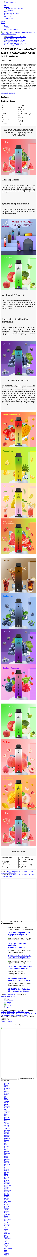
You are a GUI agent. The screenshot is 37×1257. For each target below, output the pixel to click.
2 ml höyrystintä (15, 1015)
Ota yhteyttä (7, 16)
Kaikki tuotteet (25, 1015)
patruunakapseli (27, 1013)
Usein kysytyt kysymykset (11, 13)
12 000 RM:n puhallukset (14, 1012)
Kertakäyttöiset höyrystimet (15, 8)
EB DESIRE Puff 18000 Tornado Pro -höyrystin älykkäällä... (20, 967)
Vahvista (10, 10)
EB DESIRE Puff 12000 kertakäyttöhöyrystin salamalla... (20, 979)
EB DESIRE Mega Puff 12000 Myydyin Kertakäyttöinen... (19, 934)
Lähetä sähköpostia (6, 1021)
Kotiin (6, 5)
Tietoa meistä (8, 15)
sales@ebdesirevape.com (8, 996)
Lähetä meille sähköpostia (8, 93)
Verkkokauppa (8, 18)
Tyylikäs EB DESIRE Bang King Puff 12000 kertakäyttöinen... (20, 957)
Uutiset (6, 11)
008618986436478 (9, 994)
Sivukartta (3, 1012)
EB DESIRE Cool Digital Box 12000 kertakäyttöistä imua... (19, 990)
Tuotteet (6, 7)
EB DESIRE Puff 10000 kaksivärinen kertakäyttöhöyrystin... (17, 945)
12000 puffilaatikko (16, 1013)
